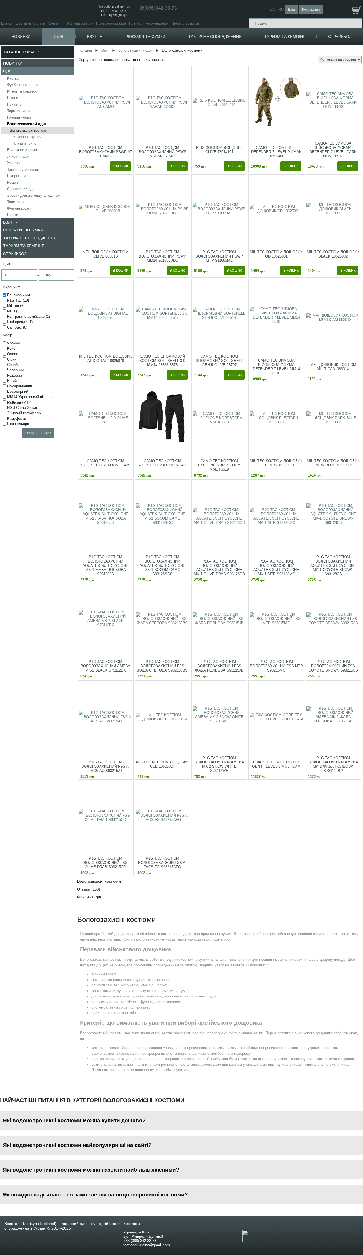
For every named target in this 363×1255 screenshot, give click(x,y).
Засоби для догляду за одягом (33, 195)
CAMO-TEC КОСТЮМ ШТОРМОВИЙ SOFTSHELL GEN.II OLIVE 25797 (219, 360)
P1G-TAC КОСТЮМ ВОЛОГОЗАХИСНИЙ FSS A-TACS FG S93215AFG (162, 862)
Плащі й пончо (24, 143)
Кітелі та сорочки (22, 91)
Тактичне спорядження (215, 36)
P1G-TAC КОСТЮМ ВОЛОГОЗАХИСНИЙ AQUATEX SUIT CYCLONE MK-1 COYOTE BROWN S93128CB (333, 565)
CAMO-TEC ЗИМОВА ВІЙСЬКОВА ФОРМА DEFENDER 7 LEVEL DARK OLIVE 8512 (333, 149)
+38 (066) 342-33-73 (139, 1241)
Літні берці (111, 61)
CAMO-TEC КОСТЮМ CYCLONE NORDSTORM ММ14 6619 (219, 465)
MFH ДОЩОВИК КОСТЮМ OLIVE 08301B (105, 254)
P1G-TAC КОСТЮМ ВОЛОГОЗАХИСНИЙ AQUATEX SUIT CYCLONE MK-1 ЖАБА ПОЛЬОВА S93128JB (105, 565)
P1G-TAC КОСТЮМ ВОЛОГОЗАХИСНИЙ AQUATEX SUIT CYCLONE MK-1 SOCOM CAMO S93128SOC (162, 565)
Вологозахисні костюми (29, 130)
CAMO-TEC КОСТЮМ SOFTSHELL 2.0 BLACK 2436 (162, 463)
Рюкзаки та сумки (145, 36)
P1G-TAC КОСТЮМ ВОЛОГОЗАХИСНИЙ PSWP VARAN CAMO (162, 151)
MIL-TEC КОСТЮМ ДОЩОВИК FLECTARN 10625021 (276, 463)
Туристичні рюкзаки (168, 61)
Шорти (12, 215)
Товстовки (15, 202)
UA (272, 10)
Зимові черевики (116, 57)
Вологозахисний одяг (26, 124)
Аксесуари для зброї (305, 134)
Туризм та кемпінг (284, 36)
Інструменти (301, 63)
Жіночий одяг (18, 156)
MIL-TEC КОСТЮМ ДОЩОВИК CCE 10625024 (162, 764)
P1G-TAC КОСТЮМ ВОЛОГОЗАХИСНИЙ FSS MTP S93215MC (276, 666)
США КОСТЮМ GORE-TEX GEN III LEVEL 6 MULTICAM (276, 764)
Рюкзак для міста (167, 57)
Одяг (59, 36)
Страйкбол (340, 36)
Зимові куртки (78, 61)
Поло (71, 107)
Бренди (7, 23)
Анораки (74, 78)
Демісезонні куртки (82, 57)
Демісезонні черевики (120, 53)
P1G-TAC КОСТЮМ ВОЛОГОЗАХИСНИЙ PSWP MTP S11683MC (219, 256)
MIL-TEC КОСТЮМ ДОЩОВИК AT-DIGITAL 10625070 (105, 358)
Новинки (136, 23)
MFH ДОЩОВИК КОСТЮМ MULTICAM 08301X (333, 366)
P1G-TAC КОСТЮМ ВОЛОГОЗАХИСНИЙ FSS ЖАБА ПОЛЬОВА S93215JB (219, 666)
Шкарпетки (16, 176)
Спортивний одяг (21, 189)
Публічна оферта (79, 23)
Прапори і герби (236, 57)
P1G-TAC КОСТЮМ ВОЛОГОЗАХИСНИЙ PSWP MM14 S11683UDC (162, 256)
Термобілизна (18, 111)
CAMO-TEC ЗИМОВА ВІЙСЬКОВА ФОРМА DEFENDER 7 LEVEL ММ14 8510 (276, 366)
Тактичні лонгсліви (23, 169)
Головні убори (19, 117)
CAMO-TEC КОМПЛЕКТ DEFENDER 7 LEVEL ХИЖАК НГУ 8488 (276, 151)
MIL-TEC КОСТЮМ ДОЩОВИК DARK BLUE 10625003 (333, 463)
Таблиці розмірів (185, 23)
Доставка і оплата (30, 23)
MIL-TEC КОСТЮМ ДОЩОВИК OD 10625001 (276, 254)
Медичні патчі (234, 61)
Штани (71, 143)
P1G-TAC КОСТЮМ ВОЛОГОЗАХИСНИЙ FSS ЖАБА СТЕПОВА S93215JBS (162, 666)
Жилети (13, 163)
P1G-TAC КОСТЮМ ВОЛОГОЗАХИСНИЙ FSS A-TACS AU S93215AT (105, 766)
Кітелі (71, 123)
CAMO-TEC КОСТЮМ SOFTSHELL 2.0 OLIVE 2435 (105, 463)
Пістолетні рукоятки (304, 164)
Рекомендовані (157, 23)
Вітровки (74, 70)
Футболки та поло (22, 85)
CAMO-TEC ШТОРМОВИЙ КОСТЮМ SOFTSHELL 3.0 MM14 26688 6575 (162, 360)
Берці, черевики (115, 48)
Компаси (298, 48)
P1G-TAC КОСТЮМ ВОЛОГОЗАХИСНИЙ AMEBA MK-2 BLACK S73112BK (105, 666)
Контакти (55, 23)
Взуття (94, 36)
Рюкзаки (158, 48)
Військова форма (22, 150)
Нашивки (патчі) (236, 53)
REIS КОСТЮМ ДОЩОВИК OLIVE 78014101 (219, 149)
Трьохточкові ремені (304, 123)
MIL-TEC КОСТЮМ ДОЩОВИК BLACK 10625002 (333, 254)
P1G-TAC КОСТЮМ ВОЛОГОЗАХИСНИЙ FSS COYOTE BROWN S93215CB (333, 666)
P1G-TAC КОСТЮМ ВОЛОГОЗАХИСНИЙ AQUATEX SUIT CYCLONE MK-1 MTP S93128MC (276, 567)
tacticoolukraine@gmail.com (146, 1245)
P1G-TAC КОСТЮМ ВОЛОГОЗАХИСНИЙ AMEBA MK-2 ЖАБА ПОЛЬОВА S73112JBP (333, 764)
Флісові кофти (19, 208)
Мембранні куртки (27, 137)
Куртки (71, 48)
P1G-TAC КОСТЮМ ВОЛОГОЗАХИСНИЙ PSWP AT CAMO (105, 151)
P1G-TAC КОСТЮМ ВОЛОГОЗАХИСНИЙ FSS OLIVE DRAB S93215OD (106, 862)
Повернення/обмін (111, 23)
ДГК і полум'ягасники (305, 185)
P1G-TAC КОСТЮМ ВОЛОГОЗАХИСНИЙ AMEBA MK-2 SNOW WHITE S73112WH (219, 764)
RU (281, 9)
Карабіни (298, 56)
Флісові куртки (78, 53)
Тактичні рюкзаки (166, 53)
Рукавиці (14, 104)
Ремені (13, 182)
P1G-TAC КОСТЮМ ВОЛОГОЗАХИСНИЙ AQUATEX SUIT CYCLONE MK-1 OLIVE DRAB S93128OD (219, 567)
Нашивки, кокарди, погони (245, 48)
